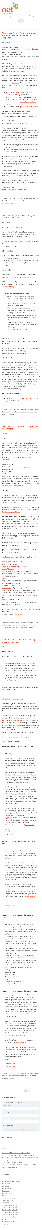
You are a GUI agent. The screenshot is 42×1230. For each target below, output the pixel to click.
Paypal (4, 595)
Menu (21, 21)
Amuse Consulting (8, 287)
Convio (4, 569)
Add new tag (35, 409)
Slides (4, 1195)
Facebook (20, 227)
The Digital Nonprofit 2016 (9, 1210)
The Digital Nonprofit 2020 (9, 1217)
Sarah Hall (11, 627)
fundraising (28, 625)
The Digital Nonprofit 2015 (9, 1207)
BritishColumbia (9, 201)
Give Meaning (6, 562)
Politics (31, 201)
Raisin (4, 578)
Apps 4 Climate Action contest (28, 107)
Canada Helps (6, 588)
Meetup (13, 227)
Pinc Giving (5, 585)
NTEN (27, 609)
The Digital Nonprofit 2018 (9, 1212)
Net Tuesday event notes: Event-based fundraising (20, 427)
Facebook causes (7, 557)
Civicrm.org (5, 602)
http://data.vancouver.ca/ (14, 97)
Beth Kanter (17, 614)
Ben (20, 593)
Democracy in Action (9, 571)
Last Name (6, 1119)
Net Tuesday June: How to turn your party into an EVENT (19, 216)
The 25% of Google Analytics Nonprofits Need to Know (18, 1155)
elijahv (16, 203)
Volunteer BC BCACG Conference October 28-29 (16, 1153)
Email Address (8, 1105)
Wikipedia (35, 49)
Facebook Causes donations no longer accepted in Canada (19, 640)
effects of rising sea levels (28, 102)
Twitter (17, 627)
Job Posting (5, 1186)
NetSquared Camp (7, 1193)
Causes (4, 720)
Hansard (25, 201)
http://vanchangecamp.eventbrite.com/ (14, 123)
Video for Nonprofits (8, 1222)
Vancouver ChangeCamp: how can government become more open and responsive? (20, 35)
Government (18, 201)
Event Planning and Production (21, 412)
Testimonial (5, 1203)
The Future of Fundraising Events (12, 1162)
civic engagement (16, 164)
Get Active (11, 569)
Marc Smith (33, 412)
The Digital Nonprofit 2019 (9, 1214)
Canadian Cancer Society (17, 625)
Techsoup (35, 609)
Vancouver (15, 83)
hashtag (30, 495)
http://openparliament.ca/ (14, 92)
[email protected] (30, 896)
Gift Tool (5, 600)
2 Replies (5, 647)
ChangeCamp (23, 111)
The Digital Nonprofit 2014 (9, 1205)
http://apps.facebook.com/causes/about (17, 818)
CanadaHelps (12, 1076)
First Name (6, 1112)
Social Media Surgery (8, 1198)
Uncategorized (21, 198)
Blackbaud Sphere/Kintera (10, 566)
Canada (4, 1076)
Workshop (5, 1224)
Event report (6, 1184)
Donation (19, 1076)
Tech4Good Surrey (7, 1200)
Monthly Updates (7, 1188)
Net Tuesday (21, 409)
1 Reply (4, 433)
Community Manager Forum (10, 1181)
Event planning (6, 412)
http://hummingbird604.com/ (11, 512)
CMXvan (4, 1179)
